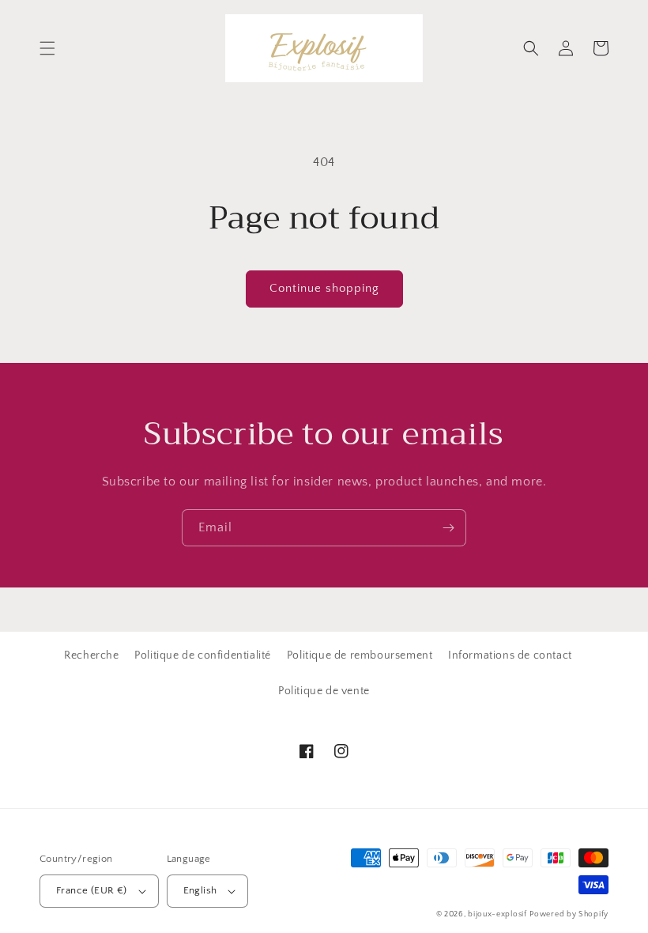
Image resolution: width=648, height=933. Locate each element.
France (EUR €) (91, 890)
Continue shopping (324, 288)
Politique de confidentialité (202, 655)
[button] (47, 48)
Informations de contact (510, 655)
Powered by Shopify (568, 914)
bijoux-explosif (497, 914)
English (200, 890)
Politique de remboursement (360, 655)
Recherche (91, 655)
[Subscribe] (448, 527)
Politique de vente (324, 691)
